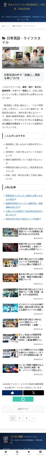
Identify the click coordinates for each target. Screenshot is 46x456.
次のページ (23, 409)
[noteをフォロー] (23, 399)
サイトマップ (17, 448)
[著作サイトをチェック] (12, 392)
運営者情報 (6, 448)
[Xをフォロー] (33, 392)
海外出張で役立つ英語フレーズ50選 (22, 219)
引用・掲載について (29, 448)
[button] (41, 358)
